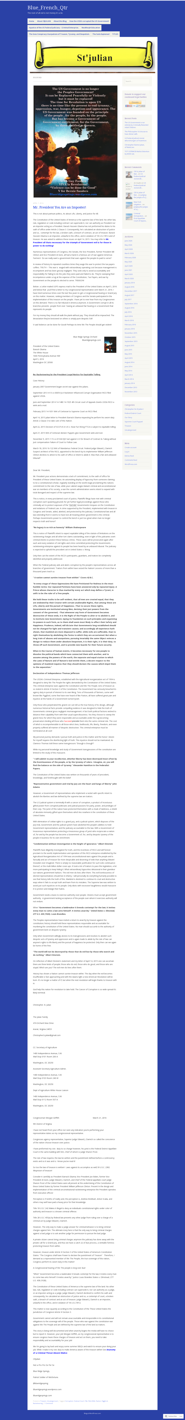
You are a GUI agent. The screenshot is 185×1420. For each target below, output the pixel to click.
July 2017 (128, 299)
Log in (127, 452)
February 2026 (130, 257)
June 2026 (128, 241)
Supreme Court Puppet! (134, 422)
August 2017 (129, 295)
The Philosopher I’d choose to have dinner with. (136, 132)
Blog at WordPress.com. (92, 1413)
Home (31, 21)
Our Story (128, 417)
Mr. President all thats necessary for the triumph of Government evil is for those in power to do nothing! (72, 242)
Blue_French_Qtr (47, 8)
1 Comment (48, 1403)
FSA (86, 1401)
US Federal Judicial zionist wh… (139, 176)
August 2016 (129, 308)
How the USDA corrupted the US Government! (89, 21)
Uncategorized (52, 1401)
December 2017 (131, 291)
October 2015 (130, 337)
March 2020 (129, 278)
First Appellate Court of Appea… (140, 219)
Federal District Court (133, 413)
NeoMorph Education (91, 27)
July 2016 (128, 312)
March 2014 (129, 379)
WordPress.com (131, 464)
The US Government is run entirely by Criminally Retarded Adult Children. (136, 125)
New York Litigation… (138, 203)
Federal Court (79, 1401)
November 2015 (131, 333)
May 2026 (128, 245)
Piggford (105, 1401)
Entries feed (129, 456)
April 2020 (129, 274)
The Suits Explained (100, 34)
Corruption (69, 1401)
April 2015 (129, 358)
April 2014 (129, 375)
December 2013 (131, 387)
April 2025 (129, 266)
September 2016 (131, 304)
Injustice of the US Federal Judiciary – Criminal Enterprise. (54, 27)
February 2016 (130, 324)
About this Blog (60, 21)
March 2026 (129, 253)
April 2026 (129, 249)
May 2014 (128, 371)
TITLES (115, 34)
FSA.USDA (91, 1401)
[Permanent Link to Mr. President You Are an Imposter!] (75, 197)
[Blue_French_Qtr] (92, 56)
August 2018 (129, 287)
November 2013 (131, 392)
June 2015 (128, 350)
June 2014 (128, 366)
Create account (130, 447)
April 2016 (129, 316)
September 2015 (131, 341)
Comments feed (131, 460)
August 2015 (129, 345)
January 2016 (130, 329)
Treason (43, 1401)
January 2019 (130, 283)
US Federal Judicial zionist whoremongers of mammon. (136, 139)
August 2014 (129, 362)
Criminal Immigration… (139, 214)
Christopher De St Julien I (134, 409)
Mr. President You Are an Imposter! (59, 207)
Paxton (98, 1401)
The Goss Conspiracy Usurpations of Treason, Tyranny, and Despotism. (59, 34)
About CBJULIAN (44, 21)
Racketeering (38, 1403)
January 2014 (130, 383)
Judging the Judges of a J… (140, 196)
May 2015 (128, 354)
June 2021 (128, 270)
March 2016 (129, 320)
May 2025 (128, 262)
